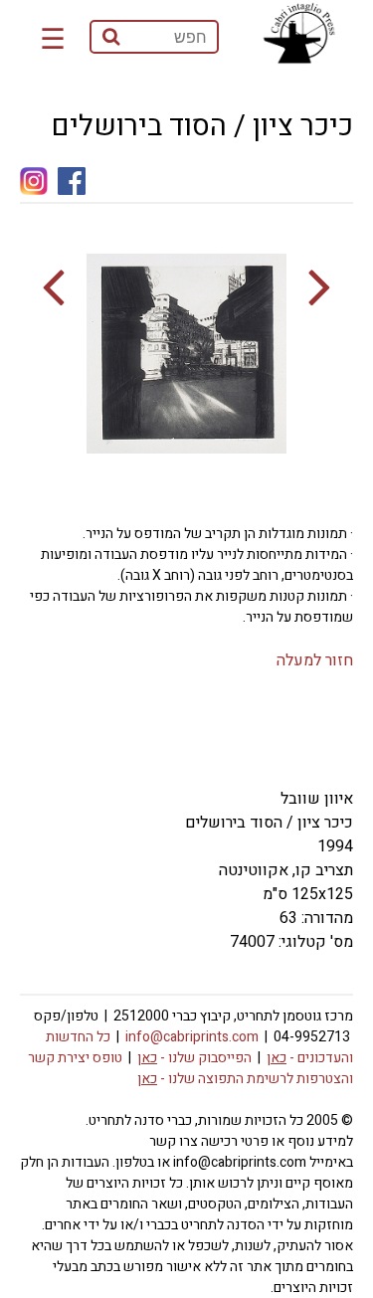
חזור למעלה (315, 660)
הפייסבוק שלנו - (194, 1057)
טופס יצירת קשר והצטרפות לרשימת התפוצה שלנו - (190, 1068)
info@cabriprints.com (192, 1036)
